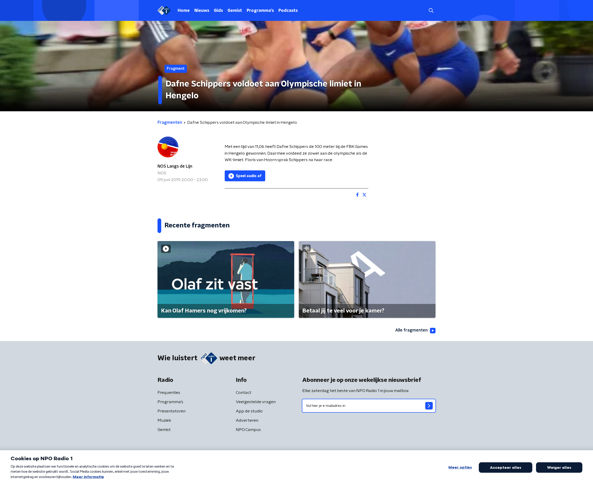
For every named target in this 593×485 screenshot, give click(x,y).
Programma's (260, 11)
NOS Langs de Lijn (175, 166)
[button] (430, 10)
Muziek (164, 420)
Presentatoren (172, 411)
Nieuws (201, 11)
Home (184, 11)
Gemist (234, 11)
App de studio (249, 411)
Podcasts (288, 11)
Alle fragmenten (411, 330)
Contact (243, 393)
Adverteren (247, 420)
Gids (218, 11)
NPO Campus (248, 430)
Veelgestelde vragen (256, 402)
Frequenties (169, 393)
